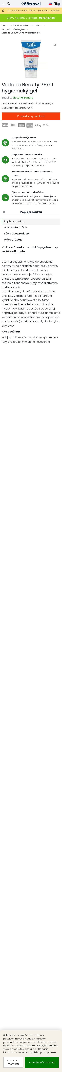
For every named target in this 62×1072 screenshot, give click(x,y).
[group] (31, 59)
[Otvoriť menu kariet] (4, 212)
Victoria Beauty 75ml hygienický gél (21, 32)
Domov (6, 25)
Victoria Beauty (22, 97)
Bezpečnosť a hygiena (14, 29)
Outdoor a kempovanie (26, 25)
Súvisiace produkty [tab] (17, 233)
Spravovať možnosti (13, 1062)
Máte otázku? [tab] (13, 240)
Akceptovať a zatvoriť (41, 1062)
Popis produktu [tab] (14, 221)
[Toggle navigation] (4, 4)
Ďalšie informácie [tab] (15, 227)
